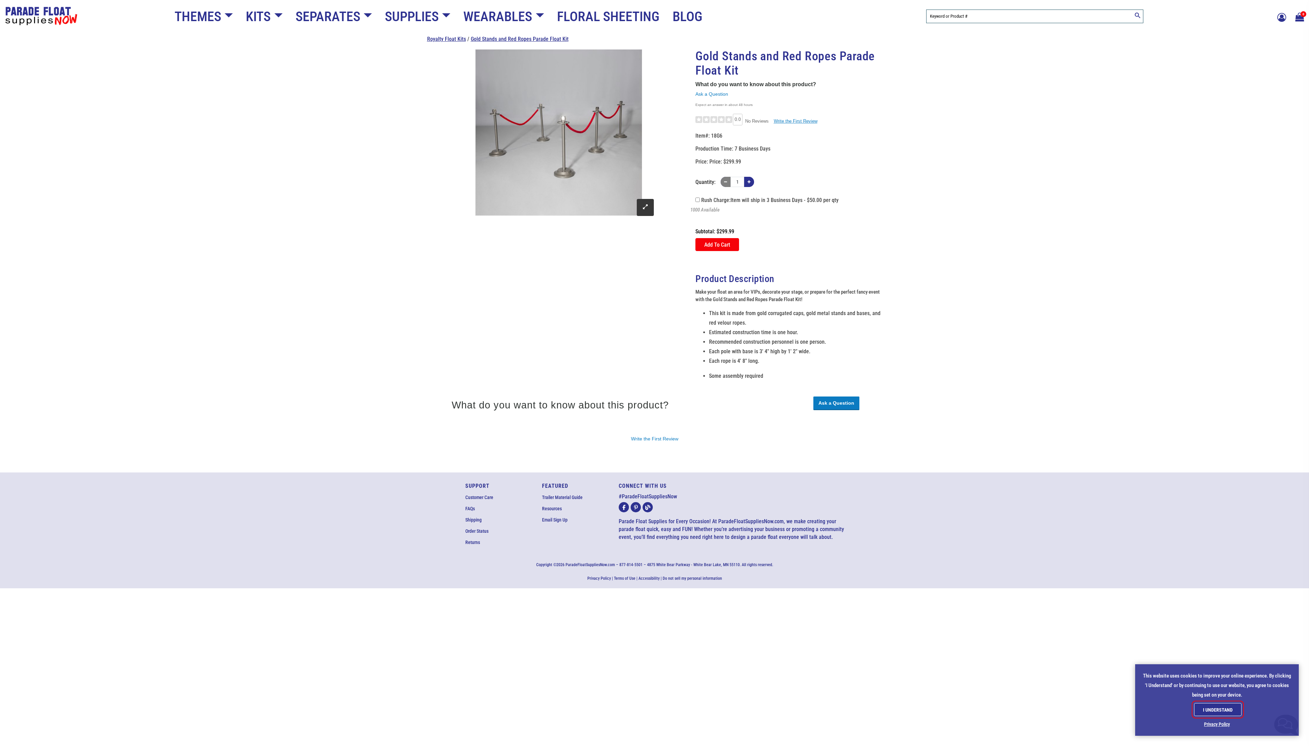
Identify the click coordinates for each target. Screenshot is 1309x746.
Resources (552, 508)
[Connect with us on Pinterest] (636, 507)
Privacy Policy (599, 578)
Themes (198, 17)
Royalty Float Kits (446, 39)
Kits (258, 17)
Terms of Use (624, 578)
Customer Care (479, 497)
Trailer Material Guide (562, 497)
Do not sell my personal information (692, 578)
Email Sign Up (555, 520)
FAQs (470, 508)
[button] (1299, 16)
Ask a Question (711, 94)
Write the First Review (795, 121)
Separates (328, 17)
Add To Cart (717, 245)
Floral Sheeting (608, 17)
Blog (688, 17)
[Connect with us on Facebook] (624, 507)
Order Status (476, 531)
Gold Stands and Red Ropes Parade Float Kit (520, 39)
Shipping (473, 520)
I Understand (1218, 710)
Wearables (497, 17)
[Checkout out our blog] (648, 507)
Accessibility (649, 578)
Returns (472, 542)
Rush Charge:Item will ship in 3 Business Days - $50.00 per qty (769, 200)
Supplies (412, 17)
